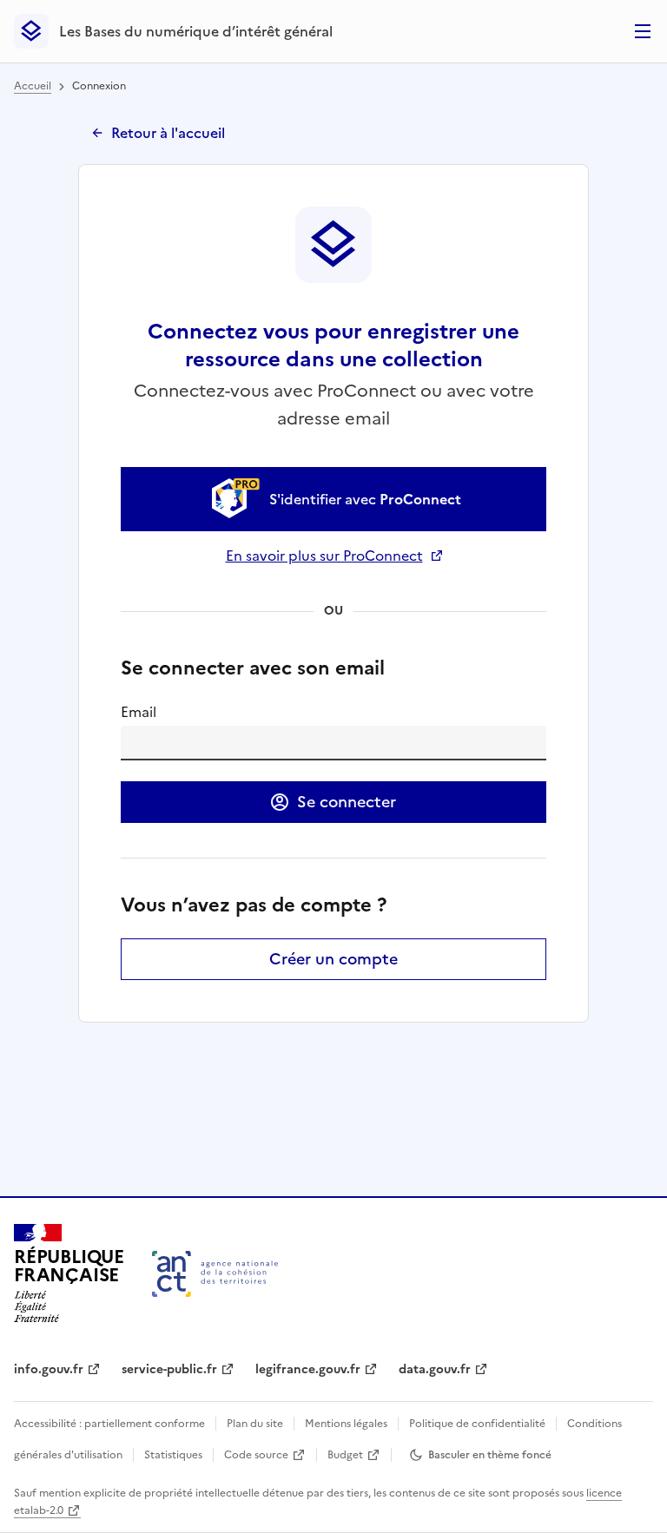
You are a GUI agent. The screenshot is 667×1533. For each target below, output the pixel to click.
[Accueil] (215, 1274)
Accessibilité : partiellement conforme (109, 1423)
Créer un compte (333, 958)
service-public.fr (169, 1369)
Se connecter (346, 801)
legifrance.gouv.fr (307, 1369)
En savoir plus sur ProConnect (334, 555)
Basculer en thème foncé (489, 1455)
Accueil (32, 86)
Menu (642, 31)
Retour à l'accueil (168, 132)
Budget (345, 1455)
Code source (256, 1455)
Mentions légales (346, 1423)
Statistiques (173, 1455)
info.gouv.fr (48, 1369)
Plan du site (255, 1423)
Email (138, 711)
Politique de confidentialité (477, 1423)
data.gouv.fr (435, 1369)
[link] (333, 499)
